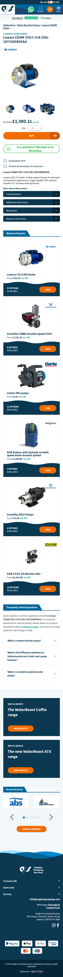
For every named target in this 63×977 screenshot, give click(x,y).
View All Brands (31, 829)
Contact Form (53, 907)
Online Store (9, 25)
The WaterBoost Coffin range (27, 712)
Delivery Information (16, 218)
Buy (31, 135)
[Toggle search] (40, 9)
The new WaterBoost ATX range (29, 754)
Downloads (11, 210)
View (47, 289)
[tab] (24, 818)
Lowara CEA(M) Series (15, 33)
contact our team (30, 626)
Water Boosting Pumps (28, 25)
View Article (21, 728)
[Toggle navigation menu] (59, 9)
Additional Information (17, 202)
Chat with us (54, 904)
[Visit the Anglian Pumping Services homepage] (7, 9)
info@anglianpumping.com (45, 899)
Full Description (13, 194)
